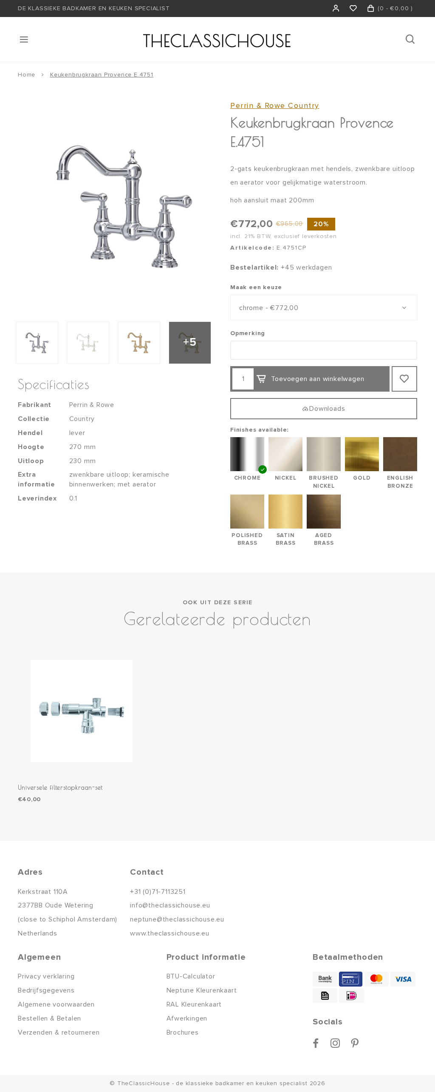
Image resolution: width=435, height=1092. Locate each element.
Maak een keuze (256, 287)
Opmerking (247, 333)
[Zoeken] (411, 39)
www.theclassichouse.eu (169, 933)
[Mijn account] (336, 8)
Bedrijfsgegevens (46, 990)
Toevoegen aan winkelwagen (317, 379)
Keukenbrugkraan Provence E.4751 (101, 74)
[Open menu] (24, 39)
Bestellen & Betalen (49, 1018)
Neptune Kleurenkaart (202, 990)
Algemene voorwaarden (56, 1004)
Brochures (183, 1032)
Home (26, 74)
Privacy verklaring (46, 976)
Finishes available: (259, 429)
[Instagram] (335, 1043)
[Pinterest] (355, 1043)
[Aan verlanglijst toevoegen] (404, 379)
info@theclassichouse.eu (170, 905)
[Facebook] (315, 1043)
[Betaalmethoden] (325, 979)
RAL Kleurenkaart (194, 1004)
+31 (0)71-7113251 (158, 891)
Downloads (327, 408)
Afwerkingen (187, 1018)
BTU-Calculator (191, 976)
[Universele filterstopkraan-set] (81, 711)
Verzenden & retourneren (58, 1032)
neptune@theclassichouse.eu (177, 919)
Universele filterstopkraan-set (60, 787)
